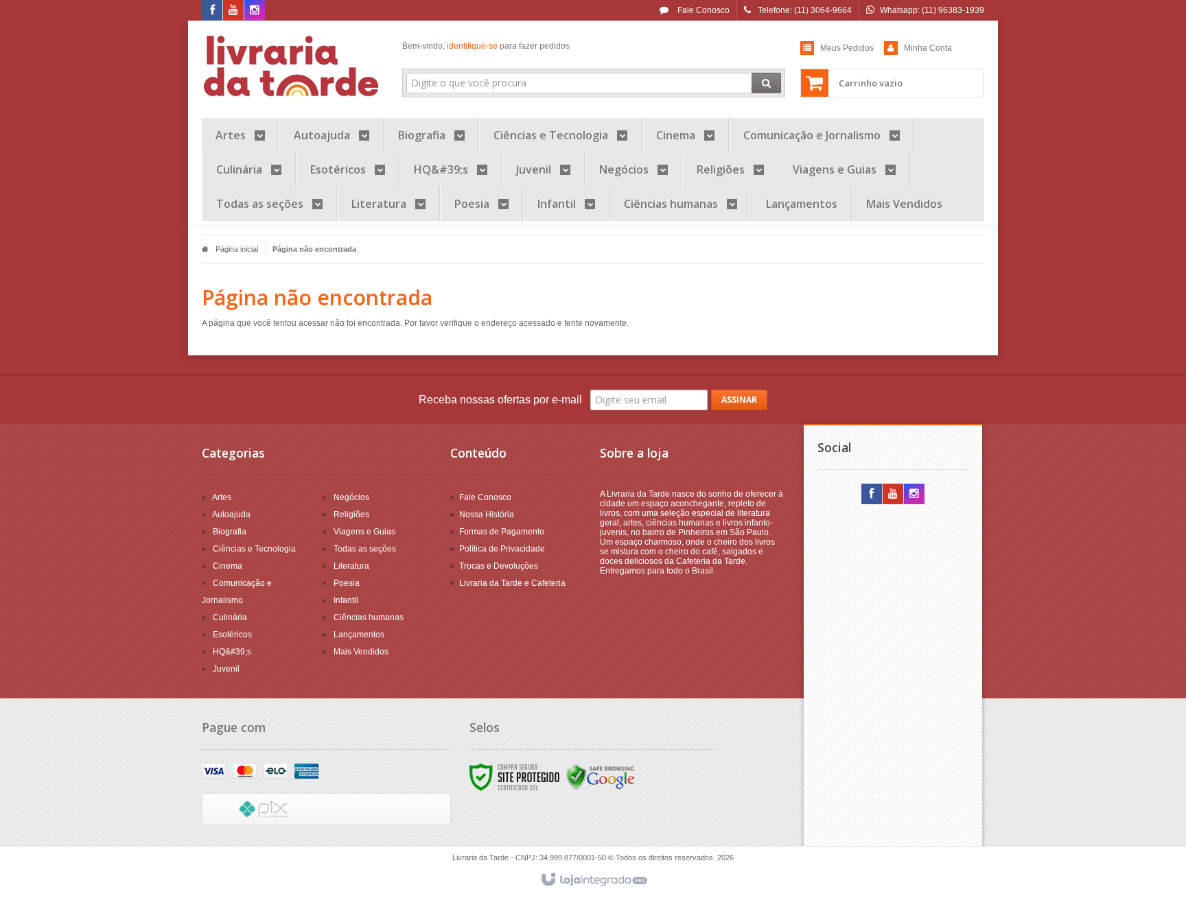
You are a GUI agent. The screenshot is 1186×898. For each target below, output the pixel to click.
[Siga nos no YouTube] (893, 494)
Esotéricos (232, 634)
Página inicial (237, 249)
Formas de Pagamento (501, 531)
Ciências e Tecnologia (254, 549)
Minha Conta (928, 48)
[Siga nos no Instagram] (254, 11)
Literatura (351, 566)
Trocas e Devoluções (498, 566)
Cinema (227, 566)
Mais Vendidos (361, 652)
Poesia (347, 583)
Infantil (346, 600)
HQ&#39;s (232, 652)
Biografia (229, 531)
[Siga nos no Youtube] (233, 11)
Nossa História (486, 514)
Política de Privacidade (502, 549)
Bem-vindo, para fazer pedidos (486, 46)
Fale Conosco (702, 10)
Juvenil (226, 669)
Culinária (230, 617)
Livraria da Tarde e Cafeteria (512, 583)
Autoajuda (231, 514)
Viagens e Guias (364, 531)
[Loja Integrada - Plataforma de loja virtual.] (593, 880)
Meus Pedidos (847, 48)
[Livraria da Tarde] (292, 65)
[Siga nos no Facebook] (212, 11)
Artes (221, 497)
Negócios (351, 497)
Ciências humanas (369, 617)
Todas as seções (365, 549)
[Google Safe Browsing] (600, 776)
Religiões (351, 514)
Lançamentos (359, 634)
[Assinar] (739, 400)
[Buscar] (766, 83)
